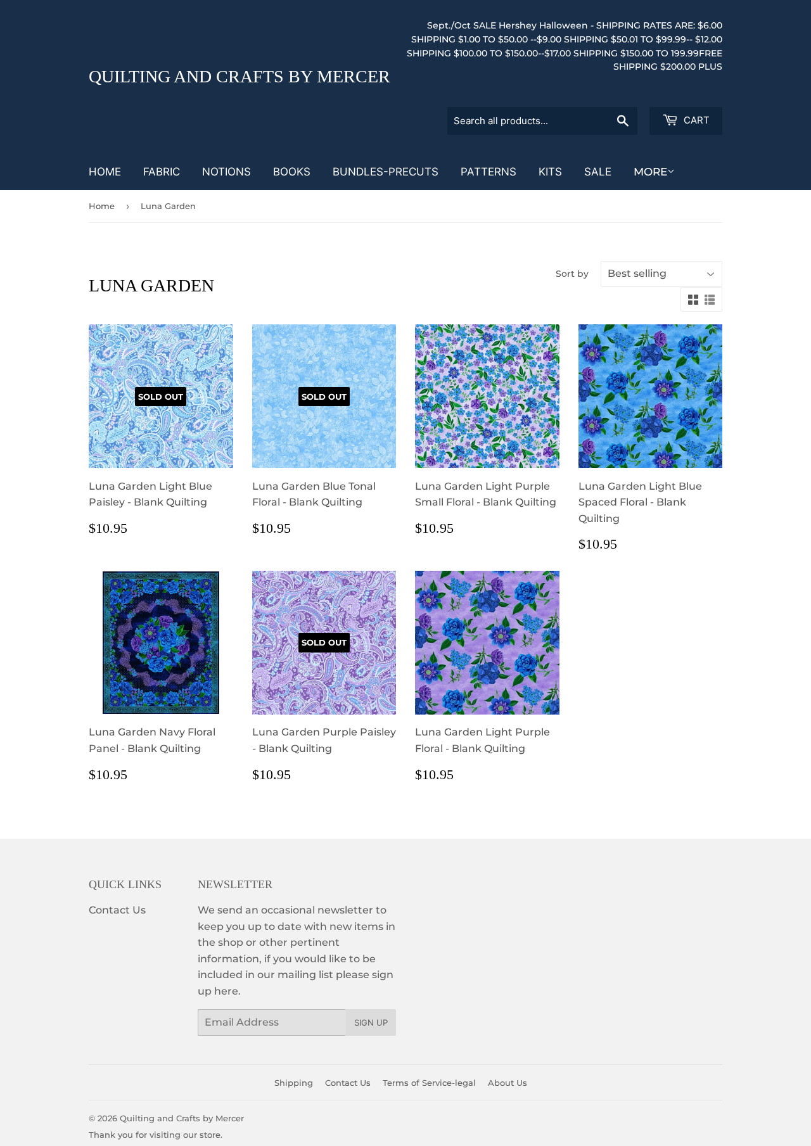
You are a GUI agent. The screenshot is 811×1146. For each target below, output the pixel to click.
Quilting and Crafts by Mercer (239, 76)
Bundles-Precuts (385, 171)
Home (105, 171)
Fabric (161, 171)
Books (291, 171)
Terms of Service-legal (429, 1083)
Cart (695, 120)
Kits (550, 171)
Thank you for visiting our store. (155, 1135)
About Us (507, 1083)
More (650, 171)
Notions (226, 171)
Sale (597, 171)
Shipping (293, 1083)
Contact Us (117, 910)
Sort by (572, 273)
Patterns (488, 171)
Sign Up (371, 1022)
